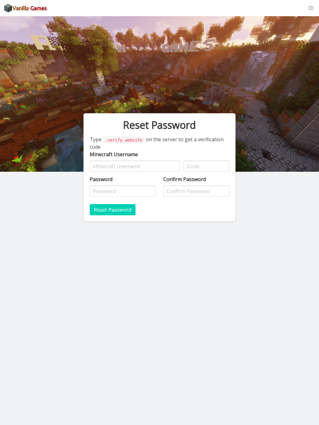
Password (101, 179)
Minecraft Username (114, 154)
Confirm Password (184, 179)
